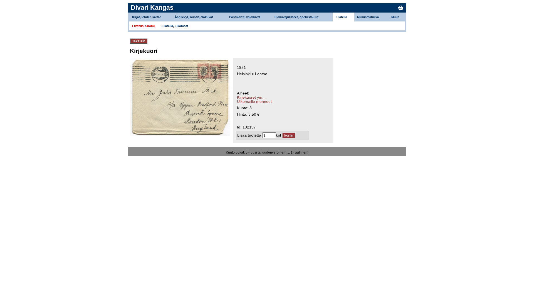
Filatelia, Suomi (143, 26)
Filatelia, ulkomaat (175, 26)
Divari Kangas (152, 7)
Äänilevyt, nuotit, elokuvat (194, 17)
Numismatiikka (368, 17)
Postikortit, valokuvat (244, 17)
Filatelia (341, 17)
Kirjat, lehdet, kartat (146, 17)
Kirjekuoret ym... (251, 97)
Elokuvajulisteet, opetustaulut (296, 17)
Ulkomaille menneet (254, 101)
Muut (395, 17)
